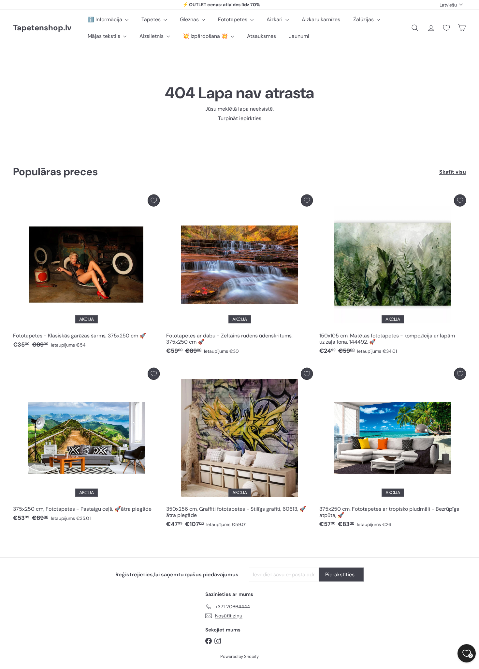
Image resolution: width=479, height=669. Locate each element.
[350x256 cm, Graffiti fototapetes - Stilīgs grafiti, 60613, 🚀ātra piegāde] (239, 450)
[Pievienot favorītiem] (154, 200)
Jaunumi (299, 36)
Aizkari (275, 19)
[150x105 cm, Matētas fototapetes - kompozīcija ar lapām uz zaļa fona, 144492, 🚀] (392, 276)
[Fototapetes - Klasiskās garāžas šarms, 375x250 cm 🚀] (86, 273)
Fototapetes (233, 19)
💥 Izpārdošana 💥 (206, 36)
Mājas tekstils (105, 36)
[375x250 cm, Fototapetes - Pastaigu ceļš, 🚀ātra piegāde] (86, 446)
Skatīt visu (452, 172)
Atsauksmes (261, 36)
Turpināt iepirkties (239, 118)
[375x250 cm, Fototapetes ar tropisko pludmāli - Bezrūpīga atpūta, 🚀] (392, 450)
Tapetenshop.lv (42, 28)
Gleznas (190, 19)
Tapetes (151, 19)
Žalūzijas (364, 19)
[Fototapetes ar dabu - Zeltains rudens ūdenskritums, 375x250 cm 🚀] (239, 276)
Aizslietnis (152, 36)
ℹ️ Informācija (105, 19)
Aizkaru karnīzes (321, 19)
